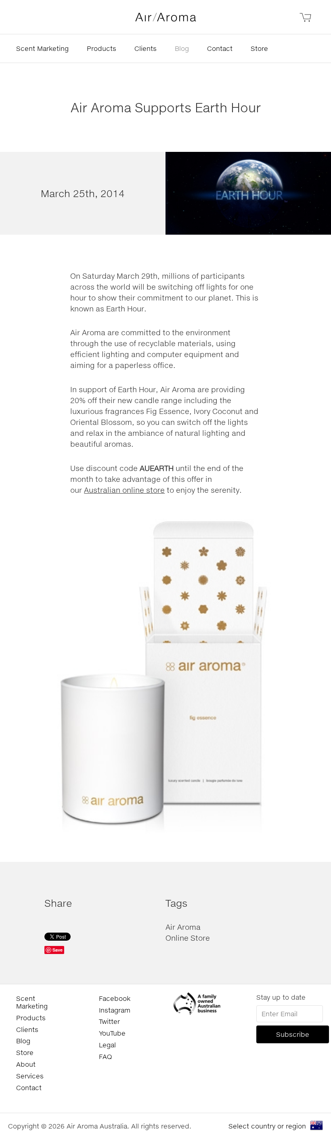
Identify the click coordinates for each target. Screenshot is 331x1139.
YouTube (112, 1033)
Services (30, 1076)
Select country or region (267, 1126)
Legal (107, 1045)
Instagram (114, 1010)
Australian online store (124, 489)
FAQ (105, 1056)
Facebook (114, 998)
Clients (145, 48)
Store (259, 48)
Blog (182, 48)
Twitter (109, 1021)
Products (101, 48)
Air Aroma (183, 927)
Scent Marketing (42, 48)
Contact (220, 48)
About (26, 1064)
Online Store (188, 937)
